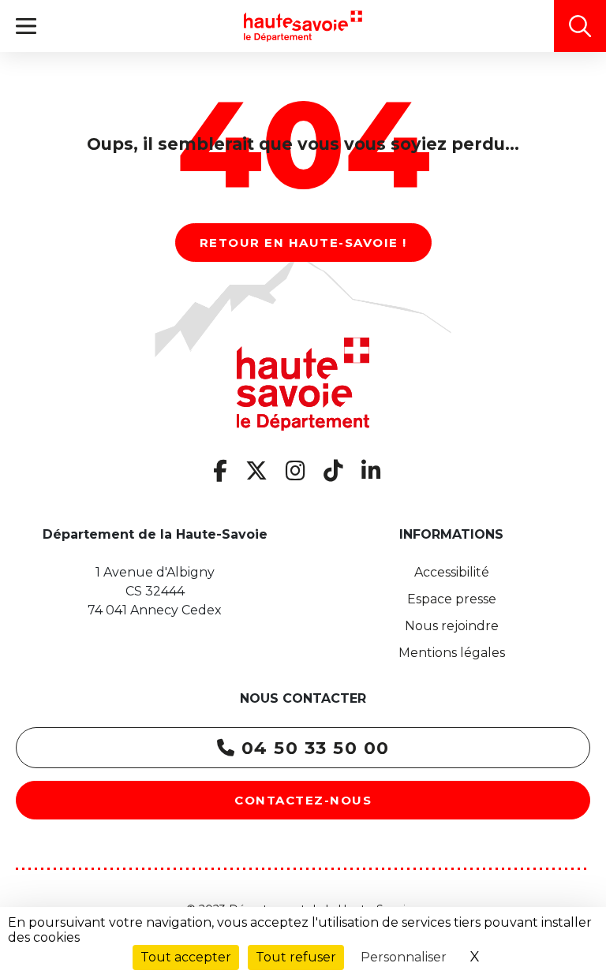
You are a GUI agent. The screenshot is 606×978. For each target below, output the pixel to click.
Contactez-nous (303, 800)
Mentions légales (451, 652)
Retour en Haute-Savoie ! (303, 242)
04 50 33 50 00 (312, 748)
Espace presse (451, 599)
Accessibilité (451, 572)
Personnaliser (404, 957)
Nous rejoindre (452, 625)
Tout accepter (185, 957)
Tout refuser (296, 957)
